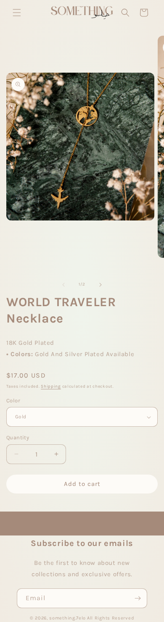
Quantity (17, 437)
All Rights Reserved (110, 618)
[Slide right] (100, 285)
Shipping (51, 386)
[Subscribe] (137, 598)
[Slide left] (63, 285)
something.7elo (67, 618)
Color (13, 400)
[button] (17, 12)
